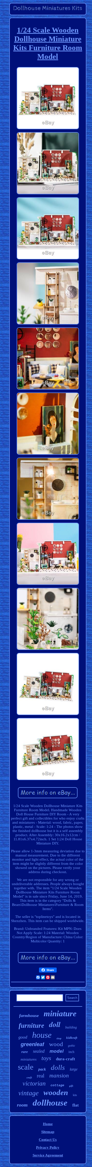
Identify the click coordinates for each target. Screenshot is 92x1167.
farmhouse (29, 1015)
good (22, 1037)
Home (48, 1124)
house (42, 1035)
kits (75, 1095)
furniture (31, 1025)
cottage (57, 1085)
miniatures (29, 1059)
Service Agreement (48, 1155)
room (22, 1105)
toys (46, 1058)
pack (42, 1069)
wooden (55, 1092)
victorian (34, 1083)
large (74, 1069)
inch (71, 1052)
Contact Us (48, 1140)
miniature (60, 1013)
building (71, 1027)
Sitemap (47, 1132)
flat (75, 1105)
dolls (58, 1067)
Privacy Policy (47, 1147)
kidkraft (71, 1038)
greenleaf (32, 1044)
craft (29, 1077)
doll (54, 1024)
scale (25, 1067)
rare (24, 1052)
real (40, 1076)
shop (58, 1038)
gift (71, 1085)
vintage (28, 1093)
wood (56, 1044)
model (57, 1051)
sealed (39, 1051)
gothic (71, 1045)
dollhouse (50, 1103)
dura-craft (65, 1059)
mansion (59, 1076)
